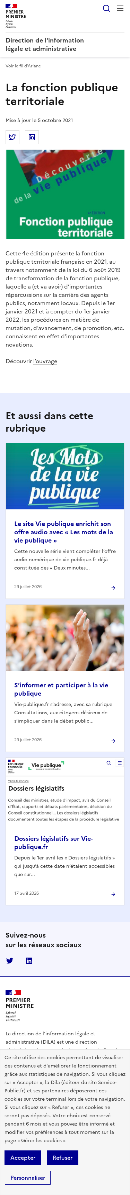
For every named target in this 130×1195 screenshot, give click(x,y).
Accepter (22, 1158)
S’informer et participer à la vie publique (61, 689)
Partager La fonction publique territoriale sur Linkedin (32, 137)
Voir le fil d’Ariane (23, 66)
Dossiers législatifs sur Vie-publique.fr (53, 842)
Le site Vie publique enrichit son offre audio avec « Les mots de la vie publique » (63, 532)
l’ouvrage (45, 361)
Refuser (62, 1158)
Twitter (10, 961)
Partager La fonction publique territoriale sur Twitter (12, 137)
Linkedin (29, 961)
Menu (120, 8)
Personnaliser (27, 1178)
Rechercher (106, 8)
